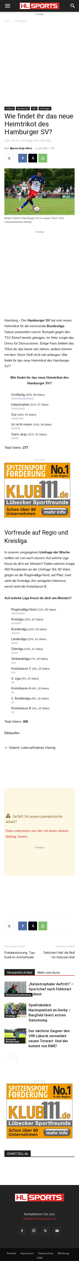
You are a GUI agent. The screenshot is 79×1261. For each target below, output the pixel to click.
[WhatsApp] (42, 158)
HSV (34, 108)
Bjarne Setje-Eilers (21, 148)
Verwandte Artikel (19, 972)
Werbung (63, 1253)
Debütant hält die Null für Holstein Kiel (59, 955)
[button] (7, 6)
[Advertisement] (39, 65)
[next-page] (14, 1057)
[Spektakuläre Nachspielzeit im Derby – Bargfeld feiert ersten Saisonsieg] (15, 1010)
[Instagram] (33, 1231)
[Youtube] (57, 1231)
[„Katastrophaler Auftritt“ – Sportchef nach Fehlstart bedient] (15, 989)
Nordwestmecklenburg (18, 994)
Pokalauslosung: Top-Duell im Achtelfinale (20, 955)
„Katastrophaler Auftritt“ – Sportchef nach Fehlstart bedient (51, 989)
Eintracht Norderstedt (12, 1040)
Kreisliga (10, 1015)
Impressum (27, 1253)
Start (7, 21)
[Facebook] (22, 158)
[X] (32, 158)
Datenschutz (46, 1253)
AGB (39, 1258)
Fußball (9, 108)
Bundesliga (23, 108)
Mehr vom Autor (49, 972)
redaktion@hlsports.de (39, 1219)
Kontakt (11, 1253)
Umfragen (20, 21)
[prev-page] (7, 1057)
